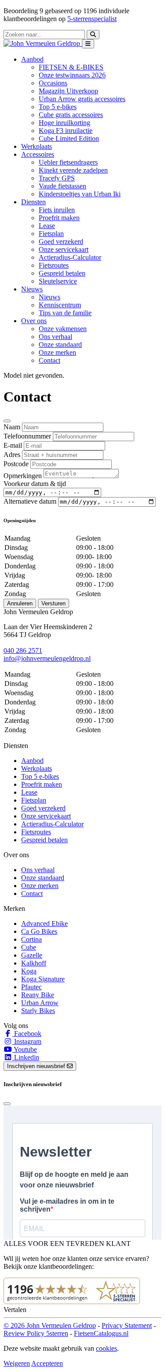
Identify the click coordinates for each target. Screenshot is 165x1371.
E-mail (13, 445)
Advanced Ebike (44, 923)
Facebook (26, 1033)
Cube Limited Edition (69, 138)
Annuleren (20, 603)
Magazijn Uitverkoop (68, 91)
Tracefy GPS (57, 178)
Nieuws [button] (32, 289)
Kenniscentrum (60, 305)
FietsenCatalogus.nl (101, 1333)
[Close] (7, 421)
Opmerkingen (23, 475)
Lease (47, 225)
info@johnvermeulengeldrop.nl (47, 658)
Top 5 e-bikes (58, 107)
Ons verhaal (55, 336)
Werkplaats (36, 146)
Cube (28, 947)
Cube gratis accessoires (71, 114)
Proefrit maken (59, 217)
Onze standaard (60, 344)
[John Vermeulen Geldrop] (43, 43)
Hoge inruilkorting (64, 122)
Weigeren (17, 1363)
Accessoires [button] (37, 154)
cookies (106, 1348)
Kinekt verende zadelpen (73, 170)
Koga (29, 971)
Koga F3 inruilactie (65, 130)
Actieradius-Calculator (70, 257)
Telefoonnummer (27, 436)
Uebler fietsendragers (68, 162)
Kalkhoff (33, 963)
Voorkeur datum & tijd (35, 483)
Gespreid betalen (62, 273)
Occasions (53, 83)
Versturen (53, 603)
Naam (12, 427)
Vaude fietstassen (62, 186)
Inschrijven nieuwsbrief (37, 1066)
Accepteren (47, 1363)
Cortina (31, 939)
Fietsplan (51, 233)
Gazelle (31, 955)
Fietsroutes (54, 265)
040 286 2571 (23, 650)
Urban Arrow (40, 1002)
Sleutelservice (58, 281)
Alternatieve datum (30, 501)
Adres (12, 454)
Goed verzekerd (61, 241)
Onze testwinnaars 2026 (72, 75)
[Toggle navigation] (88, 43)
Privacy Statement (127, 1325)
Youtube (24, 1049)
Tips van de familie (65, 313)
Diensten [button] (33, 202)
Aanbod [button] (32, 59)
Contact (49, 360)
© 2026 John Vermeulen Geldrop (50, 1325)
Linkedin (25, 1057)
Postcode (16, 464)
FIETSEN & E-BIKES (71, 67)
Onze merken (57, 352)
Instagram (26, 1041)
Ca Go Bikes (39, 931)
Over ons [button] (34, 320)
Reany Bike (37, 995)
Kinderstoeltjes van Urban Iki (80, 194)
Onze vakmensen (63, 328)
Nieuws (49, 297)
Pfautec (31, 987)
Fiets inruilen (57, 210)
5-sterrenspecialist (92, 18)
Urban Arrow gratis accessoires (82, 99)
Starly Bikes (38, 1010)
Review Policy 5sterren (36, 1333)
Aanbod (32, 760)
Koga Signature (43, 979)
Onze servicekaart (63, 249)
